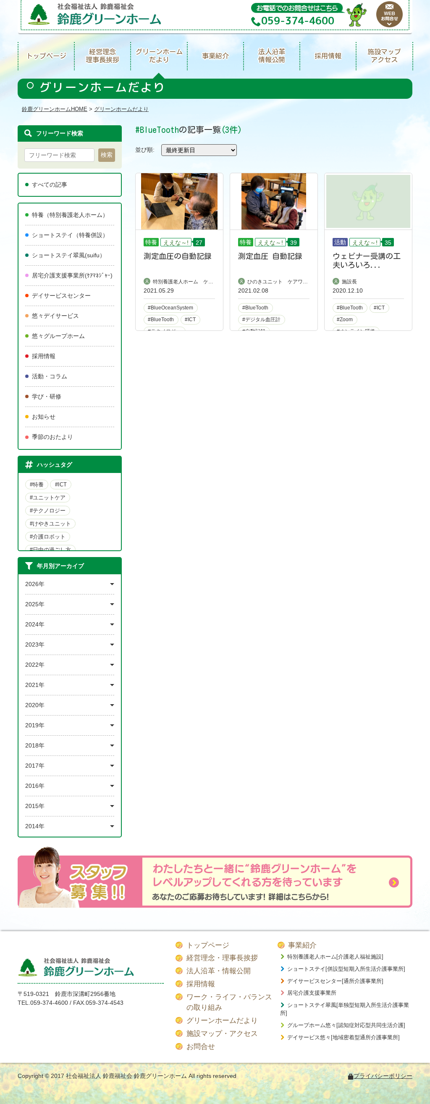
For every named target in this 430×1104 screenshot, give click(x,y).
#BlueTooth (161, 319)
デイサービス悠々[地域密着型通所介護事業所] (343, 1037)
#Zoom (345, 319)
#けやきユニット (50, 523)
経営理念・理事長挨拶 (222, 958)
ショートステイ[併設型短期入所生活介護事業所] (346, 969)
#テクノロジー (48, 510)
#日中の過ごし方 (50, 550)
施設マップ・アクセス (222, 1034)
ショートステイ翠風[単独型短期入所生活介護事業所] (344, 1009)
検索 (107, 154)
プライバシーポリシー (383, 1075)
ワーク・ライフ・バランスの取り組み (229, 1002)
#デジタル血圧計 (261, 319)
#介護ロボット (48, 537)
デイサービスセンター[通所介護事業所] (335, 981)
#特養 (37, 484)
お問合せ (200, 1047)
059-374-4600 (49, 1002)
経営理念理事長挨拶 (102, 55)
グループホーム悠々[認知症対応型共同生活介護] (346, 1025)
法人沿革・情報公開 (218, 971)
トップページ (46, 56)
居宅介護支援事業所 (311, 993)
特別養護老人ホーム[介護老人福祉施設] (335, 956)
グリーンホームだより (159, 55)
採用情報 (328, 56)
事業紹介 (215, 56)
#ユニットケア (48, 497)
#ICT (61, 484)
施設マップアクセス (384, 55)
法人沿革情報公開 (271, 55)
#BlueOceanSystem (170, 308)
